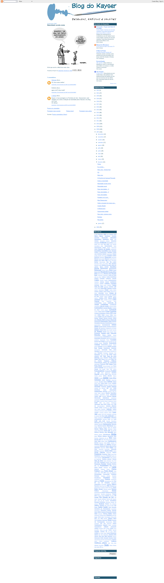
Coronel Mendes (107, 308)
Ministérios (110, 436)
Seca (109, 507)
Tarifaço (110, 518)
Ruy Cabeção (113, 503)
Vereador (106, 537)
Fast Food (103, 354)
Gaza (106, 374)
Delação (99, 320)
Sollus (102, 516)
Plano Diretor (98, 467)
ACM (115, 234)
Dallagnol (109, 316)
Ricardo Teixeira (101, 495)
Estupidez (105, 346)
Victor (114, 537)
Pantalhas (104, 454)
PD (98, 172)
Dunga (104, 331)
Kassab (106, 410)
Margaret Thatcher (102, 427)
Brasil (114, 270)
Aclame (111, 234)
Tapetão (105, 518)
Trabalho (105, 525)
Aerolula (114, 236)
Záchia (111, 545)
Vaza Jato (101, 536)
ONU (115, 447)
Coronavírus (98, 308)
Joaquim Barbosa (111, 405)
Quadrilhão (113, 482)
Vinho (95, 541)
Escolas (107, 341)
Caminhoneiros (112, 280)
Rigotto (107, 495)
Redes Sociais (98, 489)
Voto (109, 543)
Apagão (114, 244)
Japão (112, 404)
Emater (114, 335)
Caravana (96, 283)
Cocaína (110, 299)
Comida (104, 302)
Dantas (96, 318)
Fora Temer (98, 366)
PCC (115, 460)
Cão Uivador (100, 71)
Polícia (108, 469)
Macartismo (113, 421)
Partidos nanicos (106, 459)
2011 (97, 121)
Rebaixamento (97, 487)
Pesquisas (97, 464)
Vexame (111, 537)
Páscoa (114, 459)
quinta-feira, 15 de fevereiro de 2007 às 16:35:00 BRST (64, 92)
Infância (103, 393)
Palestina (102, 452)
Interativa (104, 396)
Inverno (114, 399)
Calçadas (102, 278)
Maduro (102, 422)
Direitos (105, 326)
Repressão (113, 492)
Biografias (96, 263)
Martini (106, 430)
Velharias (109, 536)
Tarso (114, 518)
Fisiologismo (97, 364)
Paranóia (99, 457)
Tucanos (96, 531)
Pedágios (102, 462)
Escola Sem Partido (99, 341)
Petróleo (114, 463)
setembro (100, 142)
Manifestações (107, 424)
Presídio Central (105, 475)
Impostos (105, 391)
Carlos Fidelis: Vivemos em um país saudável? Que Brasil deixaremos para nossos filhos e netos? (105, 31)
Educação (113, 333)
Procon (114, 477)
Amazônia (97, 242)
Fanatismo (105, 353)
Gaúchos (102, 374)
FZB (98, 372)
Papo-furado (103, 455)
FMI (107, 364)
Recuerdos (100, 219)
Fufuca (114, 369)
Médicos (96, 432)
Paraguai (108, 455)
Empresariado (113, 336)
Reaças (112, 485)
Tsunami (114, 530)
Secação (114, 507)
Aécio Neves (98, 236)
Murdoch (111, 439)
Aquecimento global (102, 211)
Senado (114, 512)
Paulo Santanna (107, 460)
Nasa (95, 441)
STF (95, 518)
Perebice (107, 462)
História (114, 385)
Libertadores (107, 417)
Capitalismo (113, 281)
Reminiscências (97, 492)
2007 (97, 132)
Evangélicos (107, 348)
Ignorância (97, 389)
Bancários (114, 257)
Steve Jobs (113, 516)
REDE (114, 487)
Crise (103, 315)
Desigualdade (97, 324)
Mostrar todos (113, 83)
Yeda (106, 545)
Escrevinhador (100, 61)
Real (115, 485)
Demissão (113, 320)
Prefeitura (113, 474)
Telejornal (104, 520)
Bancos (96, 258)
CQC (95, 315)
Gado (102, 372)
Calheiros (108, 278)
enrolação (96, 339)
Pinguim (114, 465)
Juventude (101, 410)
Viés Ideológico (108, 539)
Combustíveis (97, 302)
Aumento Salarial (101, 254)
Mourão (96, 439)
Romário (107, 500)
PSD (98, 481)
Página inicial (70, 111)
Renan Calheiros (105, 492)
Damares (114, 316)
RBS (108, 486)
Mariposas (110, 428)
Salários (96, 505)
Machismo (97, 422)
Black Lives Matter (103, 263)
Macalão (108, 421)
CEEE (98, 288)
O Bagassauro (101, 208)
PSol (115, 481)
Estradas (100, 346)
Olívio (107, 447)
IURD (100, 402)
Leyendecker (100, 417)
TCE (95, 520)
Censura (109, 288)
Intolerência (113, 397)
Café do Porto (112, 275)
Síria (113, 515)
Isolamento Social (112, 401)
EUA (109, 346)
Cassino (111, 286)
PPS (105, 472)
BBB (106, 260)
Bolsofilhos (113, 267)
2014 (97, 112)
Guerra (96, 385)
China (95, 293)
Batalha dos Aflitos (99, 260)
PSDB (102, 481)
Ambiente (103, 242)
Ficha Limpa (108, 359)
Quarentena (97, 484)
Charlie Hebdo (112, 289)
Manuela (114, 424)
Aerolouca (107, 236)
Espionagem (104, 344)
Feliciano (96, 357)
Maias (105, 422)
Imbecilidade (113, 389)
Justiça (114, 409)
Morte (114, 438)
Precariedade (97, 474)
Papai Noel (113, 454)
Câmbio (106, 280)
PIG (111, 465)
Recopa (110, 487)
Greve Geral (97, 383)
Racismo (96, 485)
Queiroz (109, 484)
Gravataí (96, 381)
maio (99, 153)
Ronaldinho (113, 500)
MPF (100, 439)
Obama (109, 444)
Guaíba (109, 383)
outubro (100, 139)
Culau (115, 315)
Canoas (102, 281)
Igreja (104, 389)
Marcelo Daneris (102, 425)
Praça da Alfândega (111, 472)
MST (102, 439)
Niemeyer (101, 442)
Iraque (98, 401)
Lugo (115, 419)
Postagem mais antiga (85, 111)
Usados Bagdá (101, 206)
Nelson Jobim (104, 441)
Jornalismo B (106, 407)
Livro (109, 419)
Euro (95, 348)
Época (107, 339)
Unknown (54, 80)
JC (95, 405)
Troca (115, 528)
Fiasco (103, 359)
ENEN (107, 338)
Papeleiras (97, 455)
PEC (98, 462)
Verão (101, 537)
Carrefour (109, 285)
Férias (99, 164)
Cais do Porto (97, 276)
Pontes (102, 471)
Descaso (102, 323)
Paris (111, 457)
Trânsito (106, 526)
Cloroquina (97, 299)
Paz (113, 460)
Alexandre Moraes (104, 240)
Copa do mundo (104, 306)
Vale (102, 534)
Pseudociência (107, 481)
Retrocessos (97, 494)
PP (102, 472)
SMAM (99, 516)
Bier (108, 262)
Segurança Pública (106, 510)
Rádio (100, 485)
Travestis (101, 528)
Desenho (114, 323)
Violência (113, 541)
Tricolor (107, 528)
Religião (114, 490)
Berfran (96, 262)
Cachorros (100, 275)
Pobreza (96, 469)
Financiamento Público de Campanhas (105, 362)
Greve (114, 381)
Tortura (114, 523)
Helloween (105, 385)
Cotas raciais (101, 311)
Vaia (99, 534)
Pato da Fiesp (98, 460)
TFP (101, 523)
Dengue (114, 321)
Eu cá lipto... (100, 167)
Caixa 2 (104, 276)
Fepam (110, 357)
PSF (112, 481)
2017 (97, 104)
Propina (102, 479)
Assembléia (104, 250)
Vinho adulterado (104, 541)
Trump (110, 530)
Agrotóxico (106, 239)
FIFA (112, 359)
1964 (104, 234)
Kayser (110, 410)
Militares (104, 436)
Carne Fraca (103, 285)
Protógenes (113, 479)
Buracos (106, 273)
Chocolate (101, 293)
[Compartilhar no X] (77, 70)
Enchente (103, 338)
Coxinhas (113, 311)
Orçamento (101, 450)
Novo (108, 442)
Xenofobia (101, 545)
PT (95, 482)
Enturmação (102, 339)
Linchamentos (98, 419)
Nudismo (113, 442)
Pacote (96, 452)
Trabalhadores (98, 525)
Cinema (96, 298)
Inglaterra (96, 394)
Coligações (108, 301)
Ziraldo (98, 547)
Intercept (109, 396)
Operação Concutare (104, 449)
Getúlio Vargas (98, 375)
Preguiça (96, 475)
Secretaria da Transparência (102, 508)
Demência (107, 319)
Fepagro (106, 357)
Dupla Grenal (110, 331)
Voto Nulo (113, 543)
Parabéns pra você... (103, 197)
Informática (113, 393)
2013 (97, 115)
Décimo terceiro (108, 318)
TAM (102, 518)
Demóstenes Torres (106, 321)
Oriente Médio (109, 450)
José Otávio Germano (99, 409)
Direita (100, 326)
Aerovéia (96, 237)
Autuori (114, 254)
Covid (107, 311)
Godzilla (101, 378)
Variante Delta (112, 534)
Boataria (114, 263)
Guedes (114, 383)
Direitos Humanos (111, 326)
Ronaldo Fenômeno (99, 502)
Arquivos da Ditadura (104, 249)
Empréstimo (97, 338)
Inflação (108, 393)
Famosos (100, 353)
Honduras (103, 386)
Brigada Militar (112, 272)
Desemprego (108, 323)
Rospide (112, 502)
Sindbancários (103, 515)
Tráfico (109, 525)
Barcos (114, 258)
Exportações (97, 349)
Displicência (103, 328)
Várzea (96, 536)
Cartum (114, 285)
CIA (110, 294)
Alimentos (113, 240)
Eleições (97, 335)
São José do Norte (109, 505)
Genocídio (114, 374)
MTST (107, 439)
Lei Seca (102, 415)
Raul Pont (104, 485)
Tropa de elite (103, 530)
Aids (115, 239)
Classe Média (112, 298)
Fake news (112, 349)
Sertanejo (100, 513)
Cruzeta (107, 315)
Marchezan (110, 425)
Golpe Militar (112, 378)
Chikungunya (113, 291)
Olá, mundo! (99, 63)
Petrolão (109, 463)
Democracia (97, 321)
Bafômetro (102, 257)
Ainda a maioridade (102, 181)
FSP (111, 369)
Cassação (106, 286)
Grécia (105, 381)
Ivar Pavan (106, 402)
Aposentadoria (108, 246)
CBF (115, 286)
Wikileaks (96, 545)
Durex (115, 331)
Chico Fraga (106, 291)
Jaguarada (97, 404)
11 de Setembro (98, 234)
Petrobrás (103, 464)
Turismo (102, 531)
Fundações (108, 371)
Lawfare (99, 414)
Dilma (96, 326)
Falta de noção (103, 351)
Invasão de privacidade (106, 399)
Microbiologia (106, 434)
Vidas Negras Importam (99, 539)
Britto (95, 273)
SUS (99, 518)
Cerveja (96, 289)
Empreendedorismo (98, 336)
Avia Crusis (104, 255)
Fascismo (97, 354)
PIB (98, 465)
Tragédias (114, 525)
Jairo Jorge (104, 404)
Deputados (97, 323)
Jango (108, 404)
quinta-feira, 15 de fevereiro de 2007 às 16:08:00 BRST (64, 84)
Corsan (96, 311)
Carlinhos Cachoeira (110, 283)
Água (111, 239)
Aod (111, 244)
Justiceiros (96, 410)
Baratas (111, 258)
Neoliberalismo (112, 441)
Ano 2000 (100, 244)
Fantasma (111, 353)
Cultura (96, 316)
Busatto (114, 273)
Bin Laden (113, 262)
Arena (96, 249)
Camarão (102, 280)
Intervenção (97, 397)
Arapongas (113, 247)
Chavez (96, 291)
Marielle (96, 428)
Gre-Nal (101, 381)
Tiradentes (109, 523)
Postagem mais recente (53, 111)
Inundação (96, 399)
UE (99, 533)
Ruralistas (101, 503)
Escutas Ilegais (98, 343)
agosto (100, 145)
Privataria (106, 477)
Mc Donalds (113, 430)
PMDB (114, 467)
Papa (109, 454)
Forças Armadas (106, 366)
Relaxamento (105, 490)
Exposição (104, 349)
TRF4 (104, 528)
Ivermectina (113, 402)
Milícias (100, 436)
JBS (115, 404)
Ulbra (105, 533)
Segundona (97, 510)
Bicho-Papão (102, 262)
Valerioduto (105, 534)
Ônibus (111, 447)
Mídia (113, 434)
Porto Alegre (108, 471)
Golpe (105, 378)
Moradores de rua (103, 438)
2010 (97, 123)
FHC (99, 359)
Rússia (107, 503)
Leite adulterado (109, 416)
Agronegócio (97, 239)
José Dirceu (113, 407)
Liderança (113, 417)
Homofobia (97, 386)
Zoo (102, 547)
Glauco (114, 375)
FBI (107, 354)
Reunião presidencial (106, 494)
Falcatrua (96, 351)
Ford (112, 366)
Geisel (109, 374)
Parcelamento (106, 457)
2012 (97, 118)
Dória (108, 329)
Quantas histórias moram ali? (104, 52)
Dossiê (110, 329)
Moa (115, 436)
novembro (101, 137)
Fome (114, 364)
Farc (115, 353)
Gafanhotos (107, 372)
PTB (99, 482)
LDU (105, 414)
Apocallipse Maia (98, 246)
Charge (106, 290)
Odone (107, 446)
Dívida (101, 329)
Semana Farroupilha (106, 512)
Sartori (100, 507)
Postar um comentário (53, 108)
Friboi (107, 369)
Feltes (101, 357)
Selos (95, 512)
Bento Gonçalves (112, 260)
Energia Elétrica (112, 338)
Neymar (96, 442)
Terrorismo (96, 523)
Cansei (107, 281)
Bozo (111, 270)
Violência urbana (100, 543)
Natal (99, 441)
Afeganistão (105, 237)
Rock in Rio (109, 499)
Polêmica (103, 469)
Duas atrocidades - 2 (103, 192)
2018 (97, 101)
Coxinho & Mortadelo (99, 313)
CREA (99, 315)
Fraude (96, 369)
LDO (103, 414)
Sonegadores (107, 516)
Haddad (101, 385)
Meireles (101, 432)
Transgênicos (97, 526)
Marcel (95, 425)
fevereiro (100, 162)
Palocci (114, 452)
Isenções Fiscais (104, 401)
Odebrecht (102, 446)
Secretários (113, 508)
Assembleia (97, 250)
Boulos (107, 270)
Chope (106, 293)
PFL (95, 465)
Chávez (101, 291)
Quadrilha (107, 482)
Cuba (111, 315)
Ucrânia (96, 533)
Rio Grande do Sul (106, 497)
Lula (95, 421)
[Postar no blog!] (75, 70)
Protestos (107, 479)
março (100, 159)
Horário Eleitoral (111, 386)
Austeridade (109, 254)
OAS (105, 444)
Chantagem (101, 289)
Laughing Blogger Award (105, 412)
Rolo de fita (101, 500)
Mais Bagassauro (102, 200)
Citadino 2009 (103, 298)
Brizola (99, 273)
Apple (115, 246)
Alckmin (96, 240)
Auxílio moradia (97, 255)
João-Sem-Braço (101, 405)
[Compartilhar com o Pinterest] (81, 70)
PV (102, 482)
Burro (110, 273)
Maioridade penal (102, 186)
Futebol (113, 371)
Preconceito (106, 474)
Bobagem (96, 265)
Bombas (99, 217)
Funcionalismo (99, 371)
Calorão (114, 278)
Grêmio (109, 381)
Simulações (96, 515)
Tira (105, 523)
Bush (95, 275)
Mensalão (110, 432)
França (114, 367)
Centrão (114, 288)
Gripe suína (104, 383)
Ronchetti (108, 502)
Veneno (114, 536)
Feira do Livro (111, 356)
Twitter (115, 531)
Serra (95, 513)
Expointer (113, 348)
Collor (115, 301)
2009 (97, 126)
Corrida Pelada (104, 309)
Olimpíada (97, 447)
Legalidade (108, 414)
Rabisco (114, 484)
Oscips (114, 450)
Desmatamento (106, 324)
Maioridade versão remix (104, 183)
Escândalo (113, 339)
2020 (97, 96)
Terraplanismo (109, 521)
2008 (97, 129)
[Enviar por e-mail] (73, 70)
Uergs (102, 533)
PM (109, 467)
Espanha (105, 343)
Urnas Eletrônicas (111, 533)
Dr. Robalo (98, 331)
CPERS (108, 313)
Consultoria (96, 306)
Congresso (104, 304)
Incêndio (110, 391)
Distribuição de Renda (111, 328)
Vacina (96, 534)
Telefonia (99, 520)
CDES (95, 288)
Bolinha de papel (106, 265)
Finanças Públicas (110, 361)
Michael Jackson (98, 434)
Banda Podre (101, 258)
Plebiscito (106, 467)
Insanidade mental (104, 394)
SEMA (99, 512)
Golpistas (97, 380)
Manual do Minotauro (102, 45)
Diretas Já (97, 328)
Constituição (113, 304)
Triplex (111, 528)
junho (99, 151)
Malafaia (96, 424)
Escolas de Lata (112, 341)
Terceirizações (101, 521)
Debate (101, 318)
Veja (105, 536)
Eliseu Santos (106, 335)
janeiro (100, 223)
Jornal (100, 407)
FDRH (110, 354)
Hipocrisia (110, 385)
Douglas (114, 329)
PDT (95, 462)
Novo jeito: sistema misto (104, 214)
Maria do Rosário (112, 427)
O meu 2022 (99, 73)
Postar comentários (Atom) (59, 114)
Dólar (104, 329)
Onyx (95, 449)
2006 (97, 227)
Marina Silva (103, 429)
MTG (105, 439)
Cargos (102, 283)
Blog (110, 263)
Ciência (105, 296)
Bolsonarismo (112, 268)
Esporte (110, 344)
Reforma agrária (107, 489)
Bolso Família (104, 266)
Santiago (102, 505)
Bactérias (96, 257)
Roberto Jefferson (102, 499)
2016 (97, 107)
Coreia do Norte (112, 306)
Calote (96, 280)
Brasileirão (104, 272)
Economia (97, 333)
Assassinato (113, 249)
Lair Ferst (114, 410)
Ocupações (96, 446)
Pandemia (97, 454)
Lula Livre (102, 421)
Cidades (101, 296)
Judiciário (109, 409)
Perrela (114, 462)
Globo (96, 378)
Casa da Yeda (98, 286)
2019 (97, 98)
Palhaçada (108, 452)
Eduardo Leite (105, 333)
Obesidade (113, 444)
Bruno (102, 273)
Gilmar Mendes (107, 375)
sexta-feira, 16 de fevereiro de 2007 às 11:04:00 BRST (64, 105)
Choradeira (102, 294)
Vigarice (114, 539)
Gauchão (96, 374)
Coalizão (106, 299)
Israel (95, 402)
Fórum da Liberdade (108, 367)
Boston (103, 270)
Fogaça (111, 364)
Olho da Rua (113, 446)
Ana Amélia (110, 242)
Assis (109, 250)
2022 (97, 90)
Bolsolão (96, 268)
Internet (114, 396)
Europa (100, 348)
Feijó (104, 356)
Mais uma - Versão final (103, 169)
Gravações (114, 380)
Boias (100, 265)
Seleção (114, 510)
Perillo (111, 462)
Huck (111, 388)
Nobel (105, 442)
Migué (95, 436)
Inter (100, 396)
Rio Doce (112, 495)
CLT (102, 299)
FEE (101, 356)
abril (99, 156)
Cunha (99, 316)
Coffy (103, 301)
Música (114, 439)
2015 (97, 109)
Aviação (109, 255)
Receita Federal (105, 487)
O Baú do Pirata (101, 51)
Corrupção (112, 309)
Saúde (105, 507)
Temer (110, 520)
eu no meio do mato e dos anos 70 (105, 46)
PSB (95, 481)
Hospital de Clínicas (99, 388)
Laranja (96, 412)
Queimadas (103, 484)
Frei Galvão (102, 369)
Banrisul (107, 258)
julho (99, 148)
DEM (103, 320)
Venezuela (97, 537)
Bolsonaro (97, 270)
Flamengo (102, 364)
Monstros (96, 438)
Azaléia (114, 255)
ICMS (114, 388)
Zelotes (114, 545)
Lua (112, 419)
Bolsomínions (104, 268)
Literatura (105, 419)
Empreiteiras (106, 336)
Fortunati (100, 367)
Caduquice (105, 275)
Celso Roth (104, 288)
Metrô (115, 432)
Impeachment (98, 391)
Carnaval (96, 285)
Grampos (108, 380)
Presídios (114, 475)
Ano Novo (106, 244)
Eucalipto (113, 346)
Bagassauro (108, 257)
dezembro (101, 134)
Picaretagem (104, 465)
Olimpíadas (102, 447)
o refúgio (54, 95)
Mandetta (101, 424)
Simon (114, 513)
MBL (109, 430)
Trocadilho (96, 530)
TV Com (110, 531)
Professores (97, 479)
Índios (99, 393)
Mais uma (100, 175)
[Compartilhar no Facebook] (79, 70)
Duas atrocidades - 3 (103, 189)
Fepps (114, 357)
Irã (95, 401)
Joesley (96, 407)
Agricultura (113, 237)
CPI (111, 313)
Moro (110, 438)
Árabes (108, 247)
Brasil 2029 (97, 272)
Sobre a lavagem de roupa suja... (106, 203)
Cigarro (114, 296)
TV (106, 531)
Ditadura (96, 329)
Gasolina (114, 372)
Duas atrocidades (102, 194)
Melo (106, 432)
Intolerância (106, 397)
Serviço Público (107, 513)
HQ (107, 388)
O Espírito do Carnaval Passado (106, 178)
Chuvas (107, 294)
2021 (97, 93)
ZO (100, 547)
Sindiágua (109, 515)
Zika (95, 547)
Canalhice (96, 281)
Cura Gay (104, 316)
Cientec (110, 296)
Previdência (97, 477)
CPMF (114, 313)
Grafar (103, 380)
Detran (114, 324)
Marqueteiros (100, 430)
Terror (114, 521)
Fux (95, 372)
